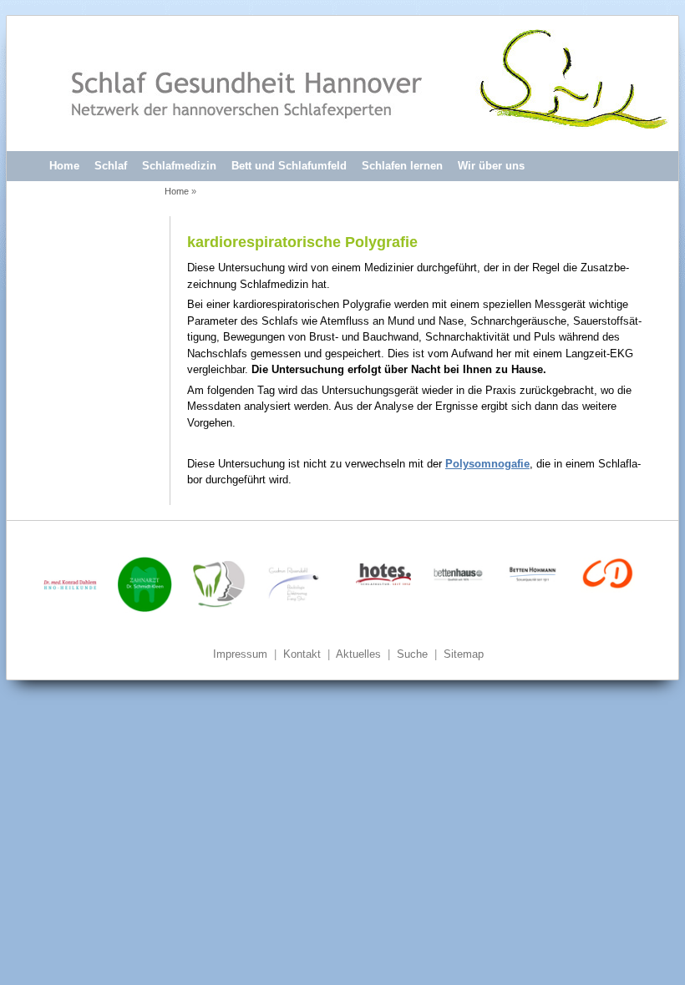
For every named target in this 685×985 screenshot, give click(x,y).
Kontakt (302, 654)
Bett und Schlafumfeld (289, 165)
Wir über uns (491, 165)
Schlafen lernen (402, 165)
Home (64, 165)
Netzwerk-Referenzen (103, 195)
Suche (412, 654)
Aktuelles (358, 654)
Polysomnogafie (487, 463)
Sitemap (464, 654)
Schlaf (110, 165)
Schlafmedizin (179, 165)
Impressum (240, 654)
